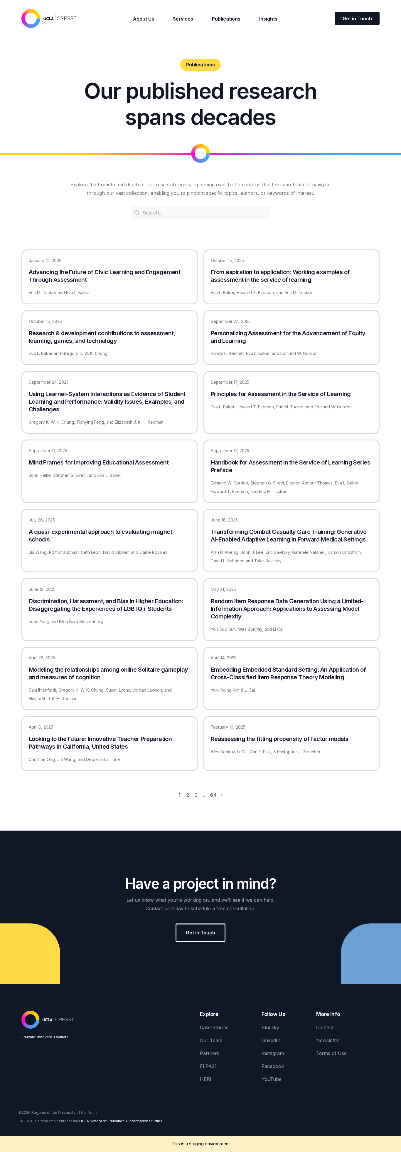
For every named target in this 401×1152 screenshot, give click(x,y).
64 (213, 795)
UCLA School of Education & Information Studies (120, 1121)
